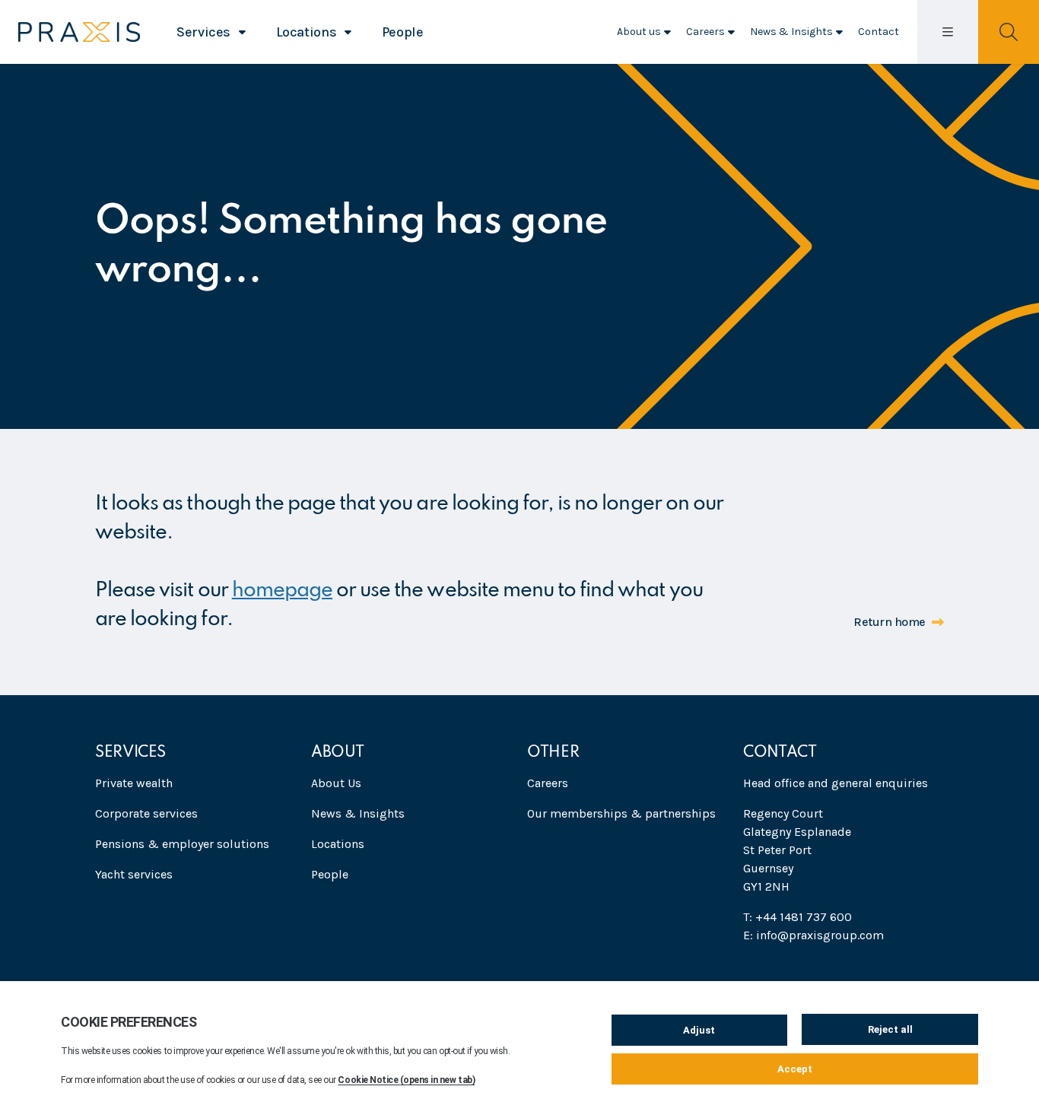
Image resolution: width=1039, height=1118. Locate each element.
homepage (282, 590)
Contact (878, 31)
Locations (306, 32)
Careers (705, 31)
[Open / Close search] (1008, 31)
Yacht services (134, 874)
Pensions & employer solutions (182, 844)
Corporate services (146, 813)
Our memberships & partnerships (621, 813)
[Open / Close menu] (947, 31)
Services (203, 32)
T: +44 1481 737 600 (797, 917)
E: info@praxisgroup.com (813, 935)
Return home (889, 622)
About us (639, 31)
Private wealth (134, 783)
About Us (336, 783)
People (403, 32)
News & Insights (791, 31)
